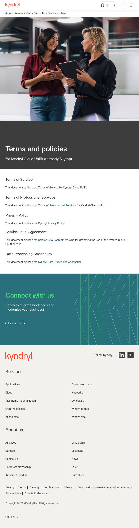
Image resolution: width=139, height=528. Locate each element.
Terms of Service (48, 187)
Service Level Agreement (53, 240)
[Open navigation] (132, 5)
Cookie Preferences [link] (37, 493)
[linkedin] (122, 355)
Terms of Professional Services (57, 205)
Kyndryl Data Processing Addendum (59, 262)
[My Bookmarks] (114, 5)
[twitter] (130, 355)
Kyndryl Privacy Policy (51, 223)
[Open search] (123, 5)
